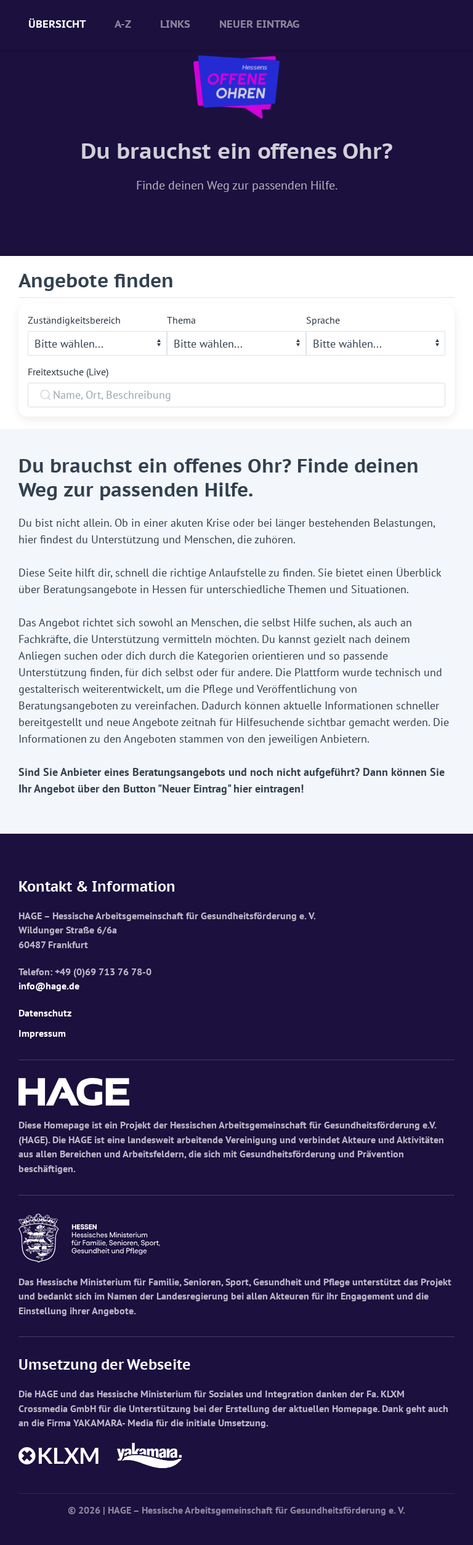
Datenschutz (44, 1013)
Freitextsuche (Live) (68, 371)
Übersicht (57, 24)
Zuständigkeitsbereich (74, 320)
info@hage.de (48, 986)
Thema (181, 320)
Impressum (42, 1033)
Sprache (323, 320)
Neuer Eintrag (259, 24)
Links (175, 24)
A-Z (123, 24)
